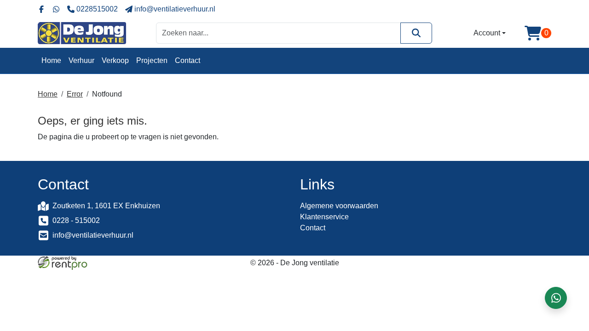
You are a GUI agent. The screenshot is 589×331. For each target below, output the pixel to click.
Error (75, 94)
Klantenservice (324, 217)
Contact (187, 60)
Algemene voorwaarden (339, 206)
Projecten (151, 60)
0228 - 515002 (76, 220)
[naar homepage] (82, 33)
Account (487, 33)
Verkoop (115, 60)
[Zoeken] (416, 33)
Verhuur (81, 60)
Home (51, 60)
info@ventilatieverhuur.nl (92, 235)
